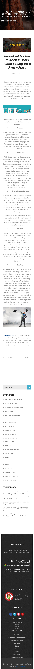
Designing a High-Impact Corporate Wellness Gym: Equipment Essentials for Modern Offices (16, 515)
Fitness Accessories (12, 415)
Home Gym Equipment (12, 449)
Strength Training (12, 476)
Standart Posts (11, 472)
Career (17, 649)
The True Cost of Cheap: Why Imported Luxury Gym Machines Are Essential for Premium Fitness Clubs (16, 509)
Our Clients (17, 654)
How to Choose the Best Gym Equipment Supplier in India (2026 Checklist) (16, 498)
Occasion (8, 469)
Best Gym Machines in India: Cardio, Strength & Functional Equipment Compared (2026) (16, 493)
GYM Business (10, 430)
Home (3, 21)
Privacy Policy (20, 666)
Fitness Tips (11, 21)
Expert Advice (10, 411)
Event (17, 624)
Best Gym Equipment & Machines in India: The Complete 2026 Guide (16, 503)
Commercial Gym (11, 404)
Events (17, 652)
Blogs (17, 646)
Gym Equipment (10, 434)
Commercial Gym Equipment (15, 407)
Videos (17, 628)
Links (7, 457)
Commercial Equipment (13, 400)
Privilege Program (17, 657)
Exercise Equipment (17, 640)
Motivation (9, 461)
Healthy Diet (10, 446)
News (7, 465)
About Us (17, 635)
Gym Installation (11, 438)
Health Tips (9, 442)
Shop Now (17, 643)
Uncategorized (10, 480)
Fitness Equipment (12, 419)
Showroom (17, 626)
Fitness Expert (10, 423)
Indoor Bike (9, 453)
